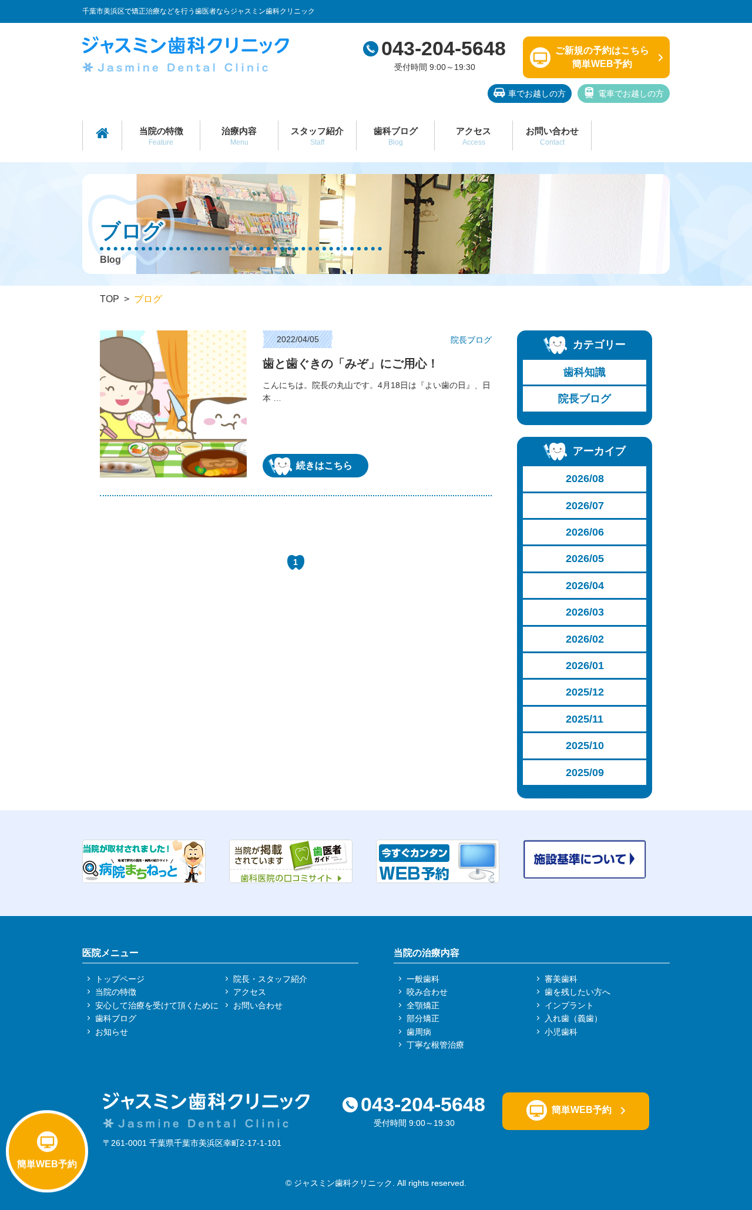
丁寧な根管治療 (435, 1044)
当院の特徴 (161, 136)
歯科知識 (584, 372)
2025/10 (585, 745)
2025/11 (584, 719)
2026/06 (585, 532)
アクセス (473, 136)
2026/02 (585, 639)
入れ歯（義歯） (573, 1018)
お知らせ (111, 1032)
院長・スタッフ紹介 (270, 979)
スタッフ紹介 (317, 136)
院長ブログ (584, 399)
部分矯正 (423, 1018)
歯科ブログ (396, 136)
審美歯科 (561, 979)
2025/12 (585, 692)
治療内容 (239, 136)
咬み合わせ (427, 992)
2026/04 (585, 585)
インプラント (569, 1005)
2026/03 (585, 612)
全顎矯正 (423, 1005)
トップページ (120, 979)
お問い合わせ (552, 136)
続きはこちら (324, 465)
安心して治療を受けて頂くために (157, 1005)
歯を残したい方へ (577, 992)
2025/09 (585, 772)
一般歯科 (423, 979)
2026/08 (585, 478)
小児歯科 (561, 1032)
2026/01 (585, 665)
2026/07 (585, 506)
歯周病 (419, 1032)
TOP (109, 299)
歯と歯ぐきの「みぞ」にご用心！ (351, 363)
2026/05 (585, 558)
